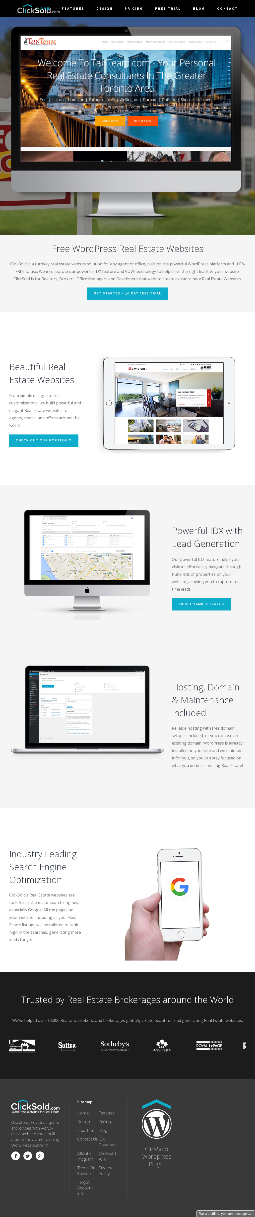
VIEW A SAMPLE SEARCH (202, 604)
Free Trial (85, 1130)
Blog (103, 1130)
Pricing (105, 1121)
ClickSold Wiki (107, 1156)
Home (83, 1113)
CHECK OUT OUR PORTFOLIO (44, 440)
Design (83, 1121)
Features (107, 1113)
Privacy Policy (105, 1171)
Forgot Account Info (85, 1188)
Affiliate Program (85, 1156)
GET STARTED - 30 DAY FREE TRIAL (127, 293)
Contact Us (87, 1139)
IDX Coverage (108, 1142)
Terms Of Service (85, 1171)
